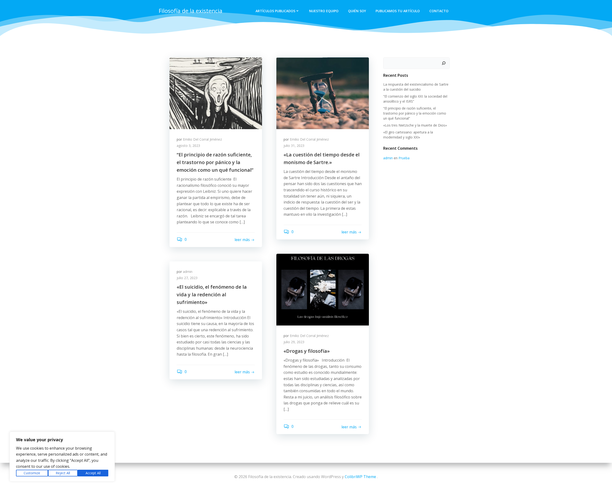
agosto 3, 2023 (188, 145)
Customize (32, 473)
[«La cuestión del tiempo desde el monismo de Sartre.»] (322, 92)
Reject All (63, 473)
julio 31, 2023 (294, 145)
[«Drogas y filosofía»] (322, 289)
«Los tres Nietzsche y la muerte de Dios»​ (415, 125)
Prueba (404, 158)
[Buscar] (443, 63)
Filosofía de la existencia (190, 11)
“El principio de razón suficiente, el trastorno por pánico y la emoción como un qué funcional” (414, 113)
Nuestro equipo (324, 11)
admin (187, 271)
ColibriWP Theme (360, 476)
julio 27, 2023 (187, 278)
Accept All (93, 473)
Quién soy (357, 11)
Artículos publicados (275, 11)
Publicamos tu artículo (398, 11)
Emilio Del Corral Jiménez (202, 139)
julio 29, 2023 (294, 342)
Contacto (438, 11)
